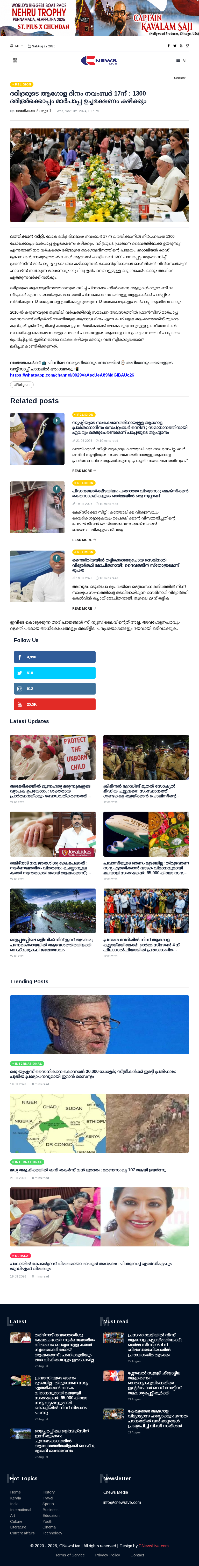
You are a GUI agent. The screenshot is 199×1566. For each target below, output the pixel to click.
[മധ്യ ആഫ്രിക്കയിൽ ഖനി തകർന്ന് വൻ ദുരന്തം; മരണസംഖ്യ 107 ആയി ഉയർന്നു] (99, 1123)
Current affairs (22, 1533)
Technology (52, 1533)
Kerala (15, 1498)
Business (50, 1509)
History (48, 1492)
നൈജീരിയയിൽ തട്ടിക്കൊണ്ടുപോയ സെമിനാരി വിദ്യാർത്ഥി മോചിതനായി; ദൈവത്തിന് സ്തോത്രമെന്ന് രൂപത (125, 565)
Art (12, 1515)
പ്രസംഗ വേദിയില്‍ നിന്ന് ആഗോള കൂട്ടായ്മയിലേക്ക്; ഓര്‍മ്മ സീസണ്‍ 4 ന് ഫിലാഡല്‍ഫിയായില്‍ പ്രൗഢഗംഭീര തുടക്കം (155, 1345)
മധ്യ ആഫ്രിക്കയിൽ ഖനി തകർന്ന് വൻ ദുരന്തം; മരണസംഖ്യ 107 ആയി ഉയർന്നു (88, 1170)
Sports (48, 1504)
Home (15, 1492)
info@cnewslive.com (122, 1502)
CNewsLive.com (154, 1546)
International (20, 1509)
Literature (18, 1527)
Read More (82, 471)
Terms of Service (70, 1555)
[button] (16, 46)
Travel (47, 1498)
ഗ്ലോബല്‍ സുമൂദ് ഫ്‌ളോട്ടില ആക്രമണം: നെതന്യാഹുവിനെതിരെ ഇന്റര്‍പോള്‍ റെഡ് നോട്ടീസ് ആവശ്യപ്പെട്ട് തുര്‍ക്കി (155, 1383)
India (14, 1504)
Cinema (49, 1527)
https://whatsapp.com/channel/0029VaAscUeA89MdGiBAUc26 (72, 375)
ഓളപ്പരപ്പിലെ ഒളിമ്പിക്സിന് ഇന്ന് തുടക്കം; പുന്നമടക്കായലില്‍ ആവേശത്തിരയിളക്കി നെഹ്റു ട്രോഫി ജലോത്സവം (64, 1441)
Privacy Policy (107, 1555)
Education (51, 1515)
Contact (137, 1555)
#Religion (22, 385)
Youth (47, 1521)
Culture (16, 1521)
